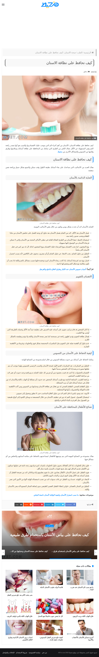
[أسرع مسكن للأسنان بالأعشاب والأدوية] (80, 627)
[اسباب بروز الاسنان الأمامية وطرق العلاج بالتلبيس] (19, 627)
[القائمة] (3, 5)
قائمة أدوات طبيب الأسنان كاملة (51, 587)
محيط (60, 152)
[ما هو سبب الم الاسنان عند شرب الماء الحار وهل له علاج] (80, 577)
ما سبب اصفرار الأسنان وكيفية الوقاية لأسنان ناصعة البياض (56, 495)
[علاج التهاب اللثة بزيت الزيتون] (80, 606)
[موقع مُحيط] (49, 4)
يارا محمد (93, 72)
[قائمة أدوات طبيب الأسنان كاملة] (49, 577)
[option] (49, 535)
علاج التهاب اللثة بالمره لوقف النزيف (19, 616)
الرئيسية (88, 52)
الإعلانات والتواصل (8, 652)
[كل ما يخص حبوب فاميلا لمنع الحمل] (49, 606)
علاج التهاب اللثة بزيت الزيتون (83, 616)
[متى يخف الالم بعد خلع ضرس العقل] (19, 581)
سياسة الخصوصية (34, 652)
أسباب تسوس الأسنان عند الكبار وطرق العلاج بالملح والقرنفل (62, 269)
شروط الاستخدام (21, 652)
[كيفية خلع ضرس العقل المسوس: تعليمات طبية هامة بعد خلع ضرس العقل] (49, 627)
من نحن (44, 652)
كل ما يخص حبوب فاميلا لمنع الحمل (50, 616)
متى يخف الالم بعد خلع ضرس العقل (19, 595)
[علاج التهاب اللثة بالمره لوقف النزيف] (19, 606)
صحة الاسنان (70, 52)
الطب (79, 52)
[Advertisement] (49, 29)
